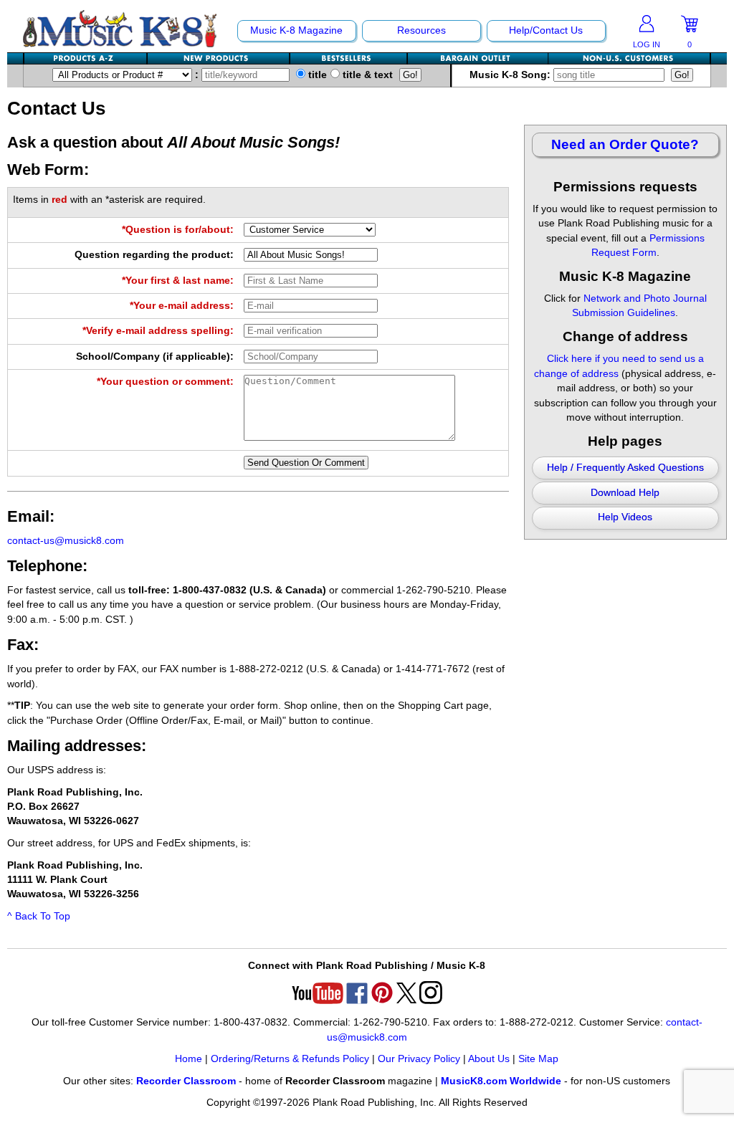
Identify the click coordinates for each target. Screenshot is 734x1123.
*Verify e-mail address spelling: (158, 330)
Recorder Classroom (186, 1081)
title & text (366, 75)
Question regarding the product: (154, 254)
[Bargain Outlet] (478, 58)
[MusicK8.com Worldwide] (629, 58)
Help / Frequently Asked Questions (625, 467)
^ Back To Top (38, 916)
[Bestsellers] (349, 58)
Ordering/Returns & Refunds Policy (290, 1058)
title (316, 75)
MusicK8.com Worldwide (501, 1081)
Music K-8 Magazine (296, 30)
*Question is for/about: (178, 229)
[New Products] (219, 58)
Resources (421, 30)
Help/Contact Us (546, 30)
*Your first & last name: (178, 280)
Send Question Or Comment (306, 462)
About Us (489, 1058)
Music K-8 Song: (511, 75)
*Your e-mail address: (182, 305)
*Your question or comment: (165, 381)
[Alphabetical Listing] (86, 58)
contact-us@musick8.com (65, 540)
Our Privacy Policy (419, 1058)
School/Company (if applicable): (155, 356)
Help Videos (625, 517)
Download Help (625, 492)
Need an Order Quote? (625, 144)
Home (188, 1058)
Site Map (538, 1058)
